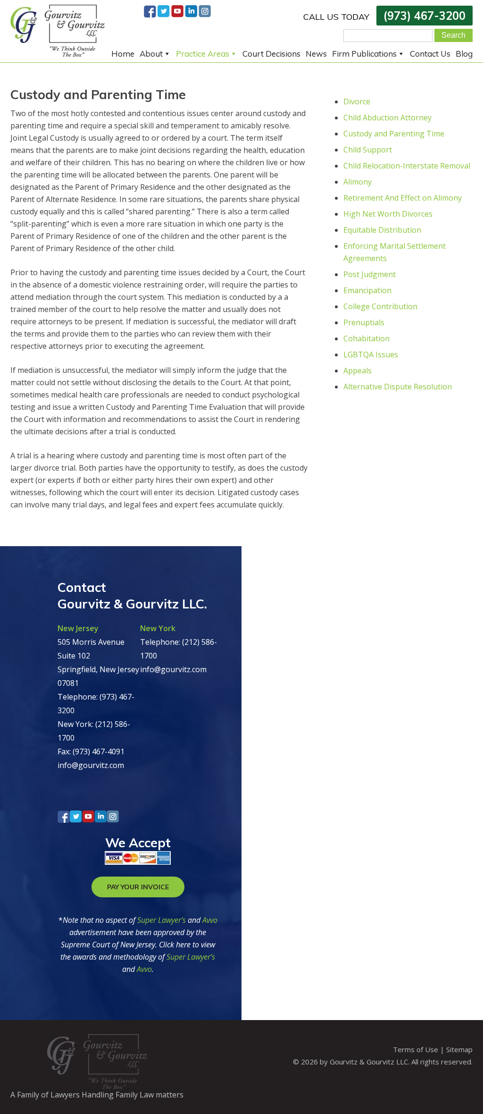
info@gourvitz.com (91, 765)
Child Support (367, 149)
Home (122, 54)
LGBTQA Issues (370, 354)
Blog (464, 54)
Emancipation (367, 290)
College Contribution (380, 306)
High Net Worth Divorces (388, 214)
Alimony (357, 182)
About (151, 54)
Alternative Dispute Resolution (397, 386)
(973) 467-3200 (424, 15)
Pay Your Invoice (138, 887)
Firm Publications (364, 54)
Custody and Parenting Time (393, 133)
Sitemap (459, 1049)
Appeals (357, 370)
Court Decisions (271, 54)
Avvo (209, 920)
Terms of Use (415, 1049)
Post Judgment (369, 274)
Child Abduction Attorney (387, 117)
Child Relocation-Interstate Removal (406, 165)
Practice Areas (202, 54)
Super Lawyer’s (162, 920)
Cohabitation (366, 338)
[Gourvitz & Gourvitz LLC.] (57, 54)
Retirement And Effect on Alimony (402, 198)
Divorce (356, 101)
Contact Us (430, 54)
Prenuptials (363, 322)
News (316, 54)
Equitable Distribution (382, 230)
